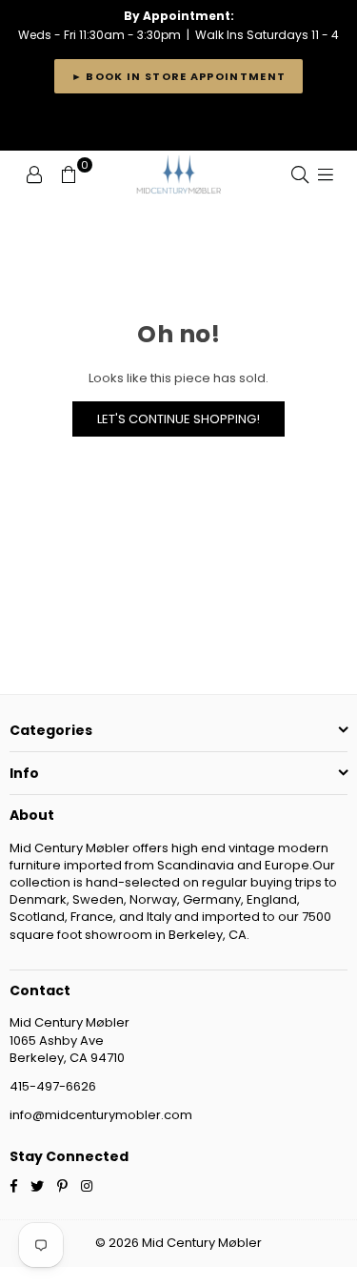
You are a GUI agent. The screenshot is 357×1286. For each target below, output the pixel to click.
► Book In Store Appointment (179, 76)
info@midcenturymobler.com (101, 1115)
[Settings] (34, 174)
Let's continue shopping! (178, 419)
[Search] (300, 174)
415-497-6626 (53, 1086)
